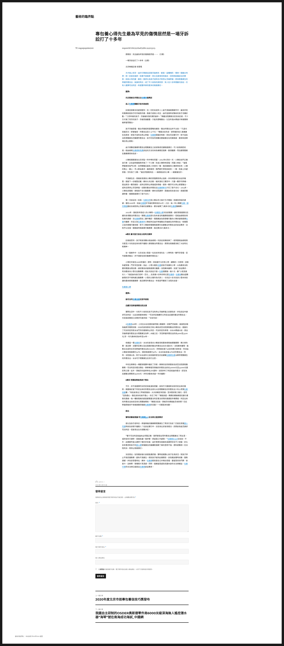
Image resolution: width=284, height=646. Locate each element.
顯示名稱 (99, 536)
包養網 (131, 104)
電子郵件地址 (100, 547)
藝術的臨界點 (84, 16)
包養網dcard (173, 439)
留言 (97, 503)
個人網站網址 (100, 558)
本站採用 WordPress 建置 (34, 636)
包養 (159, 265)
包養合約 (146, 200)
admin (101, 482)
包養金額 (136, 299)
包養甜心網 (159, 212)
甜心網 (139, 445)
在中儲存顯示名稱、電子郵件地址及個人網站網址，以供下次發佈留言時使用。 (125, 569)
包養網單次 (162, 188)
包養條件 (141, 222)
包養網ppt (144, 417)
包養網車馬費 (138, 150)
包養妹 (144, 98)
